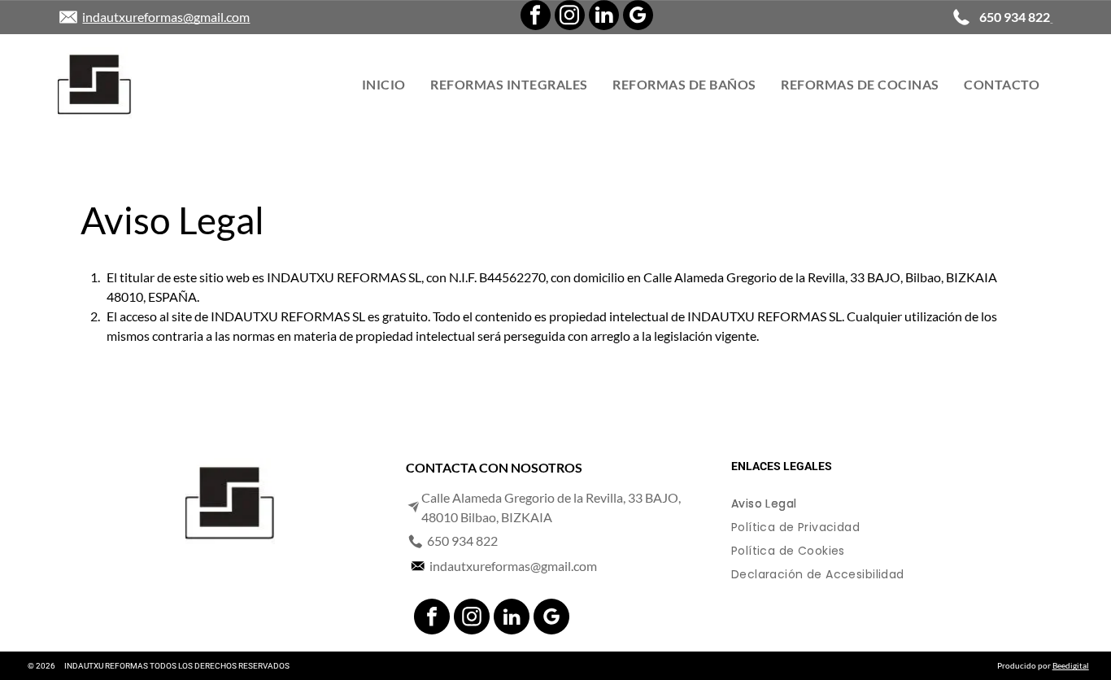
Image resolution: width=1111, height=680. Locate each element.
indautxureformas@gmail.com (166, 16)
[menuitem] (384, 84)
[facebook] (536, 17)
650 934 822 (462, 540)
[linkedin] (604, 17)
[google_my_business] (638, 17)
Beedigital (1070, 665)
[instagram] (570, 17)
